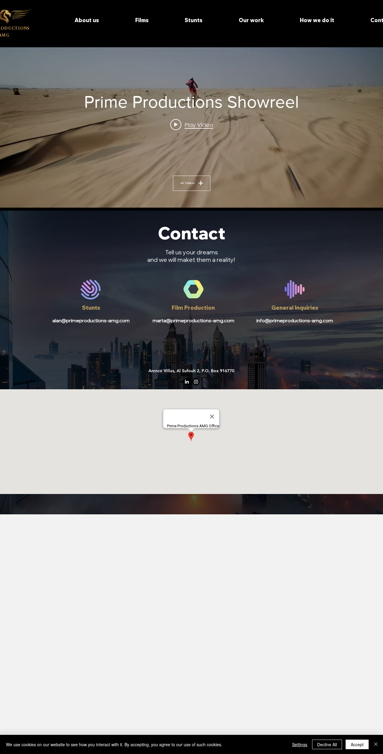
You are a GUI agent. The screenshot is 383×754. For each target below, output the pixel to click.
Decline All (327, 744)
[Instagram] (196, 381)
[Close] (375, 744)
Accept (357, 744)
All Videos (187, 183)
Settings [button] (299, 744)
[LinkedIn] (186, 381)
